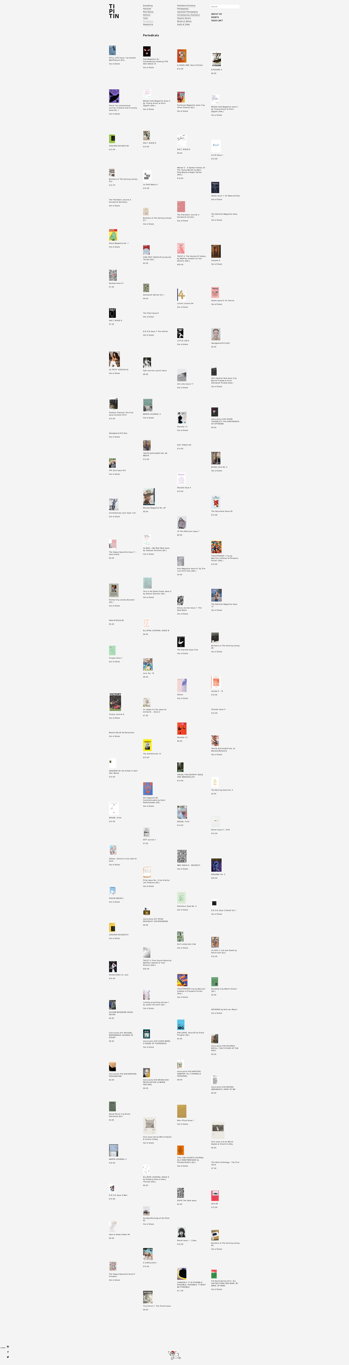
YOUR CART (217, 20)
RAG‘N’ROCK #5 (116, 622)
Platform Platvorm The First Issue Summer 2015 (121, 413)
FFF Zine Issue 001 (117, 470)
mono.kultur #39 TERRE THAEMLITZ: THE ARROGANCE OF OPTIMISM (225, 421)
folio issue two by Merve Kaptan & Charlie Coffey (157, 1138)
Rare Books (148, 12)
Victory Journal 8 (116, 714)
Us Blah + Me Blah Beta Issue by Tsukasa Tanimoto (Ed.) (156, 549)
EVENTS (215, 17)
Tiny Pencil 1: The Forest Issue (157, 1306)
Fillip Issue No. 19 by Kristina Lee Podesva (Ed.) (156, 881)
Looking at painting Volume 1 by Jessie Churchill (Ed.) (156, 1003)
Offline (180, 694)
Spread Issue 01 (116, 283)
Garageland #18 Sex (118, 435)
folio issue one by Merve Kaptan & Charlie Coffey (222, 1142)
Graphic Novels (184, 18)
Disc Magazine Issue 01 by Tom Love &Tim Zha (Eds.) (191, 569)
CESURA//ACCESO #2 (119, 146)
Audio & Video (183, 24)
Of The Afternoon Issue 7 (188, 531)
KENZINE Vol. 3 (218, 874)
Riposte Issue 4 (184, 487)
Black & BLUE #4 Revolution (121, 735)
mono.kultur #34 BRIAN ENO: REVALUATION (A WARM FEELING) (156, 1082)
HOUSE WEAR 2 (116, 898)
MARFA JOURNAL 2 (118, 1159)
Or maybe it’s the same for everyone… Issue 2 (155, 710)
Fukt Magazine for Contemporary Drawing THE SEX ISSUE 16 (155, 61)
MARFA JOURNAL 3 (152, 414)
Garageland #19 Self (220, 343)
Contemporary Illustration (188, 15)
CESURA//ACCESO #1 (119, 934)
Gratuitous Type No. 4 (187, 906)
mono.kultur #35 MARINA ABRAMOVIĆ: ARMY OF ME (223, 1088)
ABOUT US (216, 14)
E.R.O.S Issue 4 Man (118, 1195)
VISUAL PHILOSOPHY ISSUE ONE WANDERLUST (190, 775)
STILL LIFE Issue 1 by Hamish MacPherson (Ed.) (122, 58)
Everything (148, 5)
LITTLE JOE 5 (183, 340)
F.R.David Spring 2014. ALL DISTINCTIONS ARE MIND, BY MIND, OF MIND (224, 1283)
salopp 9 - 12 (217, 691)
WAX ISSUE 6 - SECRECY (188, 865)
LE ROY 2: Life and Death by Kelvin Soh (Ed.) (224, 951)
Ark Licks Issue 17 (185, 384)
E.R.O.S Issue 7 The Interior (155, 333)
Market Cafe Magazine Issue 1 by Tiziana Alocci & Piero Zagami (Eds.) (224, 108)
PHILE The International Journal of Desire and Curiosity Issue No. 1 (123, 107)
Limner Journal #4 (185, 303)
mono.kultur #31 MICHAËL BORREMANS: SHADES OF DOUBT (121, 1037)
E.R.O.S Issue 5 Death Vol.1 (223, 910)
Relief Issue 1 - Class (186, 1240)
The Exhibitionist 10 (152, 753)
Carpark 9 (215, 260)
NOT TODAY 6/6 (184, 447)
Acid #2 (214, 1203)
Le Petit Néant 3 (150, 184)
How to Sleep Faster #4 (119, 1234)
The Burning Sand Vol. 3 (222, 790)
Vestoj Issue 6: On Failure (222, 300)
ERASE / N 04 (115, 817)
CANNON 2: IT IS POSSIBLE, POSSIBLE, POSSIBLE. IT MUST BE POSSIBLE (191, 1284)
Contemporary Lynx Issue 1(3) (122, 513)
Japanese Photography (187, 12)
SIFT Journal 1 (149, 839)
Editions (147, 15)
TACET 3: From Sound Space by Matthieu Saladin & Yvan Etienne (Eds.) (157, 962)
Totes (145, 18)
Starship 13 (182, 426)
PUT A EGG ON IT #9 (186, 944)
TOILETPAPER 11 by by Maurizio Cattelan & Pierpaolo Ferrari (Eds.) (224, 558)
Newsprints (148, 24)
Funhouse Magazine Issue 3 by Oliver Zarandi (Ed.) (191, 106)
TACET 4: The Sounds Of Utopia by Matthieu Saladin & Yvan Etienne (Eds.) (191, 258)
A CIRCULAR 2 (150, 1262)
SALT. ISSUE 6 (115, 320)
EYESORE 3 (216, 69)
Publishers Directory (186, 5)
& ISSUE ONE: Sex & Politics (190, 65)
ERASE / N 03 (183, 821)
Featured (147, 8)
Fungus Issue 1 (116, 658)
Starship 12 (182, 737)
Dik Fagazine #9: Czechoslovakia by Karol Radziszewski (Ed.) (154, 800)
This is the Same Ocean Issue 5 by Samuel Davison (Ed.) (157, 592)
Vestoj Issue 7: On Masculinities (225, 195)
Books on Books (184, 21)
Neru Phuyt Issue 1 (185, 1120)
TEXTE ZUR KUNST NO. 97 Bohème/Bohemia (223, 749)
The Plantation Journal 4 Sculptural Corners (188, 215)
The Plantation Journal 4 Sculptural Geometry (120, 203)
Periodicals (148, 21)
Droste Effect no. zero (118, 974)
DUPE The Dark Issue (187, 1200)
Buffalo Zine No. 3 (219, 467)
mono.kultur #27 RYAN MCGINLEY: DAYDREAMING (155, 920)
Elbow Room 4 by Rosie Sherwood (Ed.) (119, 1115)
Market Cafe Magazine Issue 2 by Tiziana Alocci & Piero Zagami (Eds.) (156, 103)
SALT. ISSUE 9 (183, 149)
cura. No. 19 (148, 673)
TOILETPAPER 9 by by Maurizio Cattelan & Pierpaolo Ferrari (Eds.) (191, 991)
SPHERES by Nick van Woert (224, 1011)
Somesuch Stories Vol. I (153, 295)
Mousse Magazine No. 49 (154, 508)
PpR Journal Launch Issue (155, 370)
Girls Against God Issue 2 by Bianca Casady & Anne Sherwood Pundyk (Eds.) (224, 380)
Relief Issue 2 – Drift (220, 829)
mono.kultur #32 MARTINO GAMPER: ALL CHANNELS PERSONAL (189, 1073)
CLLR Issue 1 (217, 155)
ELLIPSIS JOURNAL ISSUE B (156, 630)
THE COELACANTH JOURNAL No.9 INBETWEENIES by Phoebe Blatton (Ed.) (190, 1159)
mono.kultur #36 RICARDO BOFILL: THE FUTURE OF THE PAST (224, 1048)
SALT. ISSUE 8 (149, 143)
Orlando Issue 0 (218, 711)
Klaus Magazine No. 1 (119, 243)
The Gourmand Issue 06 (222, 511)
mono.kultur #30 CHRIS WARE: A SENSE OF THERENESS (157, 1042)
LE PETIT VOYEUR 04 (119, 369)
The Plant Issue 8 (151, 315)
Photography (183, 8)
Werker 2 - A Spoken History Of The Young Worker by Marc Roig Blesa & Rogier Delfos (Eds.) (191, 173)
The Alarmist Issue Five (187, 649)
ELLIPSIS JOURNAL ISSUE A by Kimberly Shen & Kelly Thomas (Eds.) (156, 1179)
